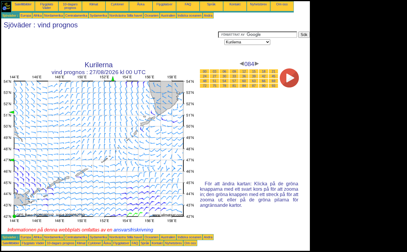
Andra (208, 15)
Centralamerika (76, 15)
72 (204, 85)
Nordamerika (53, 15)
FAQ (188, 4)
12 (244, 71)
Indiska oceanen (189, 15)
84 (244, 85)
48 (204, 81)
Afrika (37, 15)
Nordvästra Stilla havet (125, 15)
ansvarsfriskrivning (133, 229)
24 (204, 76)
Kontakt (234, 4)
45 (273, 76)
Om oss (282, 4)
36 (244, 76)
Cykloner (117, 4)
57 (234, 81)
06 (224, 71)
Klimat (93, 4)
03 (214, 71)
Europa (26, 15)
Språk (211, 4)
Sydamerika (98, 15)
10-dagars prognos (70, 6)
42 (263, 76)
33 (234, 76)
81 (234, 85)
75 (214, 85)
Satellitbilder (23, 4)
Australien (168, 15)
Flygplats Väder (46, 6)
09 (234, 71)
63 (254, 81)
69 (273, 81)
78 (224, 85)
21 (273, 71)
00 (204, 71)
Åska (141, 4)
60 (244, 81)
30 (224, 76)
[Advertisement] (109, 45)
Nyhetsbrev (258, 4)
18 (263, 71)
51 (214, 81)
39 (254, 76)
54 (224, 81)
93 (273, 85)
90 (263, 85)
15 (254, 71)
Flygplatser (164, 4)
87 (254, 85)
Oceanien (152, 15)
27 (214, 76)
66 (263, 81)
